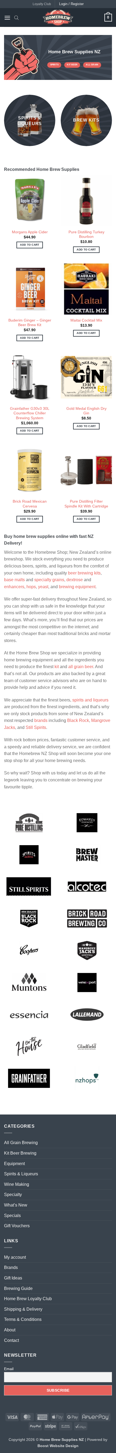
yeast (43, 586)
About (9, 1330)
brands (40, 720)
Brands (11, 1267)
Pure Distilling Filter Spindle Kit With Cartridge (86, 503)
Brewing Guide (18, 1288)
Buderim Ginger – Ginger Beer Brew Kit (29, 322)
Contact (11, 1340)
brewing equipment (77, 586)
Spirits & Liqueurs (21, 1174)
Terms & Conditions (23, 1319)
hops (31, 586)
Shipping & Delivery (23, 1309)
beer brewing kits (84, 573)
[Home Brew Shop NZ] (58, 17)
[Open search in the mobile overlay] (16, 17)
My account (15, 1257)
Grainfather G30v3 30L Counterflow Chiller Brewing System (29, 413)
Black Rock (78, 720)
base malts (14, 579)
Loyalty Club (42, 4)
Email (8, 1369)
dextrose (74, 579)
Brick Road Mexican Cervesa (30, 503)
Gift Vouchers (17, 1225)
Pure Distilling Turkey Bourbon (86, 234)
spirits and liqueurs (90, 700)
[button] (7, 17)
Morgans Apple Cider (30, 232)
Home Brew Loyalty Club (28, 1298)
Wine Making (16, 1184)
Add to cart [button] (29, 244)
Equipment (14, 1163)
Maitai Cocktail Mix (86, 320)
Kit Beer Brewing (20, 1153)
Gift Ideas (13, 1278)
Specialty (13, 1194)
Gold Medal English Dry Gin (86, 411)
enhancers (14, 586)
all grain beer (80, 666)
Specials (12, 1215)
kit (56, 666)
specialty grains (49, 579)
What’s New (15, 1205)
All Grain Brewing (21, 1142)
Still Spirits (36, 727)
